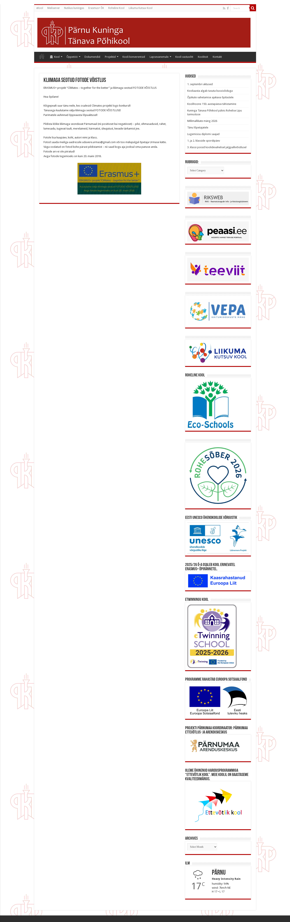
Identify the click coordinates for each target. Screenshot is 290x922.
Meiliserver (53, 8)
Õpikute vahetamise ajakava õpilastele (210, 97)
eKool (39, 8)
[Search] (253, 8)
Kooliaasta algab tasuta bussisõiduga (210, 90)
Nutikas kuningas (74, 8)
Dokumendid (92, 56)
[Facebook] (228, 8)
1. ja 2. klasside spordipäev (203, 140)
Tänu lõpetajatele (197, 127)
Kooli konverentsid (133, 56)
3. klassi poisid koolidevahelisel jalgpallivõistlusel (216, 147)
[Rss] (224, 8)
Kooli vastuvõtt (184, 56)
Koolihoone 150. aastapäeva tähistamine (211, 104)
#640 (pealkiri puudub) (41, 56)
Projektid (110, 56)
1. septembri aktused (200, 84)
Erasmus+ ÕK (96, 8)
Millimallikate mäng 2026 (202, 120)
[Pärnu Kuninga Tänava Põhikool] (144, 32)
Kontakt (217, 56)
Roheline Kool (116, 8)
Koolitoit (203, 56)
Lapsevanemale (159, 56)
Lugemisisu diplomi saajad (203, 134)
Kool (57, 56)
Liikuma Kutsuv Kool (140, 8)
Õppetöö (72, 56)
